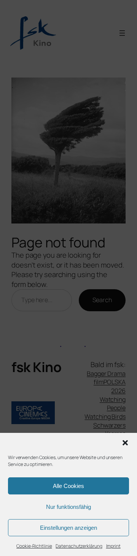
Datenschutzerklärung (79, 546)
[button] (125, 443)
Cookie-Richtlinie (34, 546)
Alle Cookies (68, 486)
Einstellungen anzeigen (68, 527)
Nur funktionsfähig (68, 507)
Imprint (113, 546)
